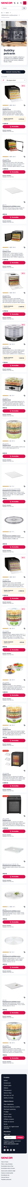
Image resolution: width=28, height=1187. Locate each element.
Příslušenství (7, 1090)
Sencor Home (4, 1161)
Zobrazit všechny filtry (13, 72)
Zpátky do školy (8, 1098)
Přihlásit (20, 1137)
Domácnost (7, 1083)
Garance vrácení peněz (7, 1173)
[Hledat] (24, 8)
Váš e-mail (7, 1134)
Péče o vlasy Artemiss (7, 1164)
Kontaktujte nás (5, 1175)
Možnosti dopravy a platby (12, 1107)
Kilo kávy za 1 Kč (9, 1095)
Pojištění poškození (6, 1179)
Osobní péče (7, 1085)
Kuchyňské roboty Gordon (8, 1168)
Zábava (6, 1088)
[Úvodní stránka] (1, 12)
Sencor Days (7, 1093)
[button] (14, 126)
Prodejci (6, 1112)
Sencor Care (7, 1114)
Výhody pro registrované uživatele (11, 1127)
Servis (5, 1124)
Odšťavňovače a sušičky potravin (9, 15)
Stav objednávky (9, 1104)
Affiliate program (9, 1119)
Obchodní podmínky (10, 1109)
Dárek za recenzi (9, 1121)
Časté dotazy (8, 1116)
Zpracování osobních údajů (8, 1170)
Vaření (7, 12)
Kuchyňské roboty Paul (7, 1166)
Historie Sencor (5, 1177)
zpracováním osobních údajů (11, 1143)
